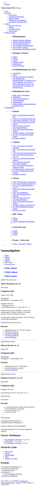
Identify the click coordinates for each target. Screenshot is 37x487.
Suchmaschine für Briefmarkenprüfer (24, 104)
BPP (12, 291)
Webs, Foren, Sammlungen (21, 95)
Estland (15, 57)
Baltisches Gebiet (18, 62)
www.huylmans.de (10, 337)
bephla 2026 (8, 441)
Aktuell (7, 24)
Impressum (24, 481)
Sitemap (18, 483)
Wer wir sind (13, 15)
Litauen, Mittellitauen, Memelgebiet (24, 221)
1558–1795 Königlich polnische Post (24, 182)
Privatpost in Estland (19, 138)
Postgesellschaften (18, 100)
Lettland (15, 58)
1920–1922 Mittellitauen (20, 192)
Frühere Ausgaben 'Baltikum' (22, 42)
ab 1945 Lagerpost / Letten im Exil (23, 169)
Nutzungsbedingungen (8, 483)
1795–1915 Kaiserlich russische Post (24, 184)
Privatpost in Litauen (19, 210)
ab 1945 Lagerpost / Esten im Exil (23, 133)
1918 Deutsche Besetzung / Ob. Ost (24, 120)
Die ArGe (8, 13)
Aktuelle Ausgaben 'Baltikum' (22, 40)
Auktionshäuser (17, 102)
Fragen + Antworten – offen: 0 (22, 244)
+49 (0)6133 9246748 (11, 333)
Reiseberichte (17, 64)
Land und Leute (10, 264)
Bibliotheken (17, 97)
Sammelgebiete (9, 107)
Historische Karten (18, 66)
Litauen (15, 60)
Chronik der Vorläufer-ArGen (18, 22)
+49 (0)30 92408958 (11, 370)
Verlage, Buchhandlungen (21, 99)
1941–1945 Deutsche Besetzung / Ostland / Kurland (23, 166)
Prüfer (7, 457)
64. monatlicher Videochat (13, 439)
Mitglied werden (14, 18)
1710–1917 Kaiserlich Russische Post (24, 153)
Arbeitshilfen (17, 73)
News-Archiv (13, 31)
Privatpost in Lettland (19, 174)
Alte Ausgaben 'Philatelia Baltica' (23, 45)
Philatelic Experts (18, 106)
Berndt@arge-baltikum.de (10, 476)
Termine (11, 27)
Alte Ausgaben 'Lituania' (20, 47)
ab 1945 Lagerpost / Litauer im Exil (24, 205)
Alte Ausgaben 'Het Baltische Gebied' (24, 49)
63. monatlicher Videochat (13, 443)
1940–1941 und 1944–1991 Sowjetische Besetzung (21, 126)
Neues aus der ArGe (15, 25)
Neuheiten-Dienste (14, 29)
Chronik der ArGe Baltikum (17, 20)
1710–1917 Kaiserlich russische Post (24, 119)
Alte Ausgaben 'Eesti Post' (21, 44)
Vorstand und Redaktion (16, 17)
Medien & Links (10, 33)
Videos (15, 75)
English (7, 4)
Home (7, 11)
